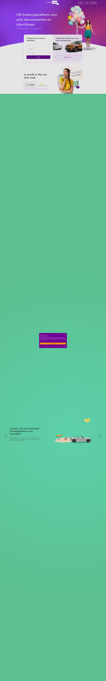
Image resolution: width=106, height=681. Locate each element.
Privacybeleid (63, 334)
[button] (42, 334)
